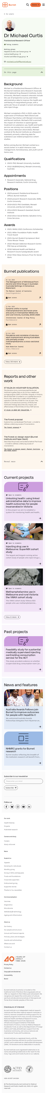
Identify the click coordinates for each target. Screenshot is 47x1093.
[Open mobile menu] (43, 4)
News (6, 851)
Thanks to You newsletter (13, 890)
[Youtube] (23, 807)
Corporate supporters (11, 880)
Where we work (9, 943)
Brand (6, 979)
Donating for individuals (12, 866)
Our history (8, 926)
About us (7, 922)
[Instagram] (18, 807)
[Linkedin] (29, 807)
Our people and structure (13, 930)
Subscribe (10, 788)
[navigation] (23, 5)
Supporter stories (10, 887)
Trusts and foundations (12, 876)
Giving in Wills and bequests (14, 873)
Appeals (7, 862)
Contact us (8, 947)
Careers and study (10, 836)
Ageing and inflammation (13, 915)
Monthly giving (9, 869)
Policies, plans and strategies (14, 937)
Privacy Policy (8, 964)
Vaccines (7, 901)
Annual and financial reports (14, 933)
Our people (10, 14)
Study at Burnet (9, 844)
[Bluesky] (12, 807)
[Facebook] (6, 807)
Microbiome (8, 908)
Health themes (9, 823)
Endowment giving (10, 883)
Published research (11, 829)
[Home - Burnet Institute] (9, 5)
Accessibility (8, 975)
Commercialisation (10, 897)
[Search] (27, 4)
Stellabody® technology (12, 912)
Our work (7, 818)
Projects (7, 826)
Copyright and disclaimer (12, 971)
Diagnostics (8, 905)
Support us (7, 858)
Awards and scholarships (13, 940)
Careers (6, 841)
